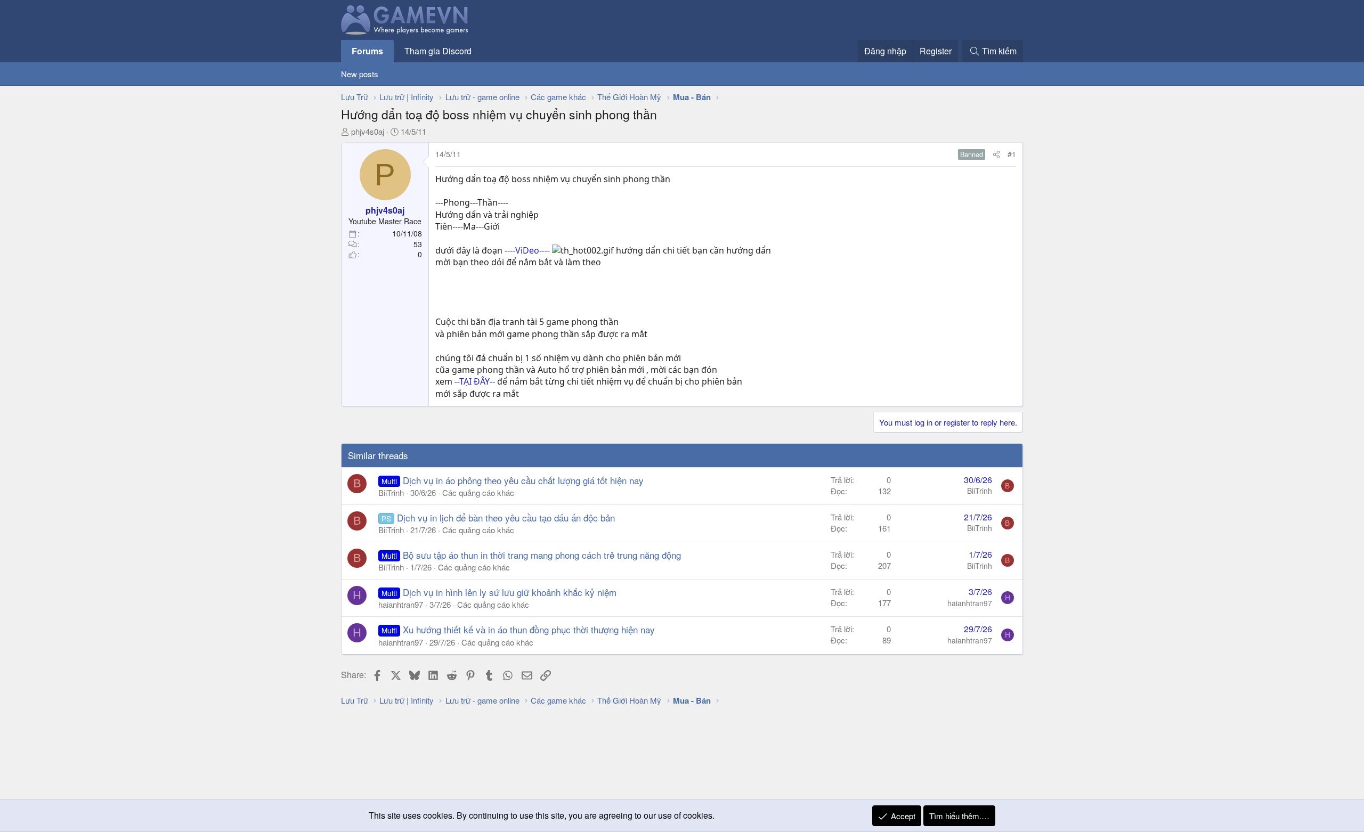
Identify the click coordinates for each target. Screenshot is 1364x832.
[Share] (996, 154)
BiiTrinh (391, 492)
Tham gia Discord (438, 51)
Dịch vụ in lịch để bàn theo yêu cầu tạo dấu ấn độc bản (506, 517)
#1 (1012, 154)
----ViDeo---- (527, 250)
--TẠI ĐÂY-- (474, 381)
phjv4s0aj (367, 131)
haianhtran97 (400, 604)
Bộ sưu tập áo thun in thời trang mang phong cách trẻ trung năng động (542, 554)
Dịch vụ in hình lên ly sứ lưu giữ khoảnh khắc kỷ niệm (509, 592)
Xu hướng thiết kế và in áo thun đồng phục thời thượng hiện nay (529, 629)
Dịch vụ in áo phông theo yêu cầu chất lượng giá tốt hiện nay (523, 480)
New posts (359, 73)
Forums (367, 51)
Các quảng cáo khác (478, 492)
